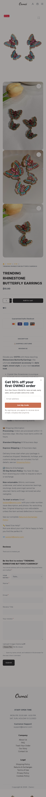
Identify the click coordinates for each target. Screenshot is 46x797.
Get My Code (23, 405)
